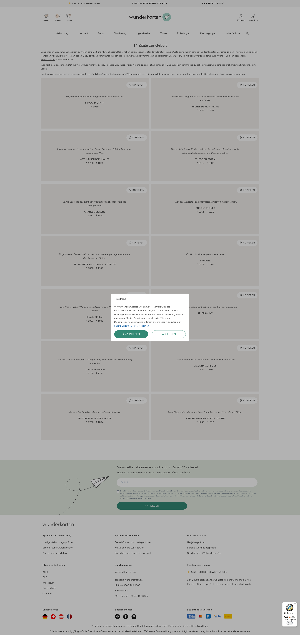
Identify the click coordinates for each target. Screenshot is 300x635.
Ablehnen (169, 334)
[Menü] (295, 604)
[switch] (290, 623)
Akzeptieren (131, 334)
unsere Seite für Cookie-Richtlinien (131, 325)
